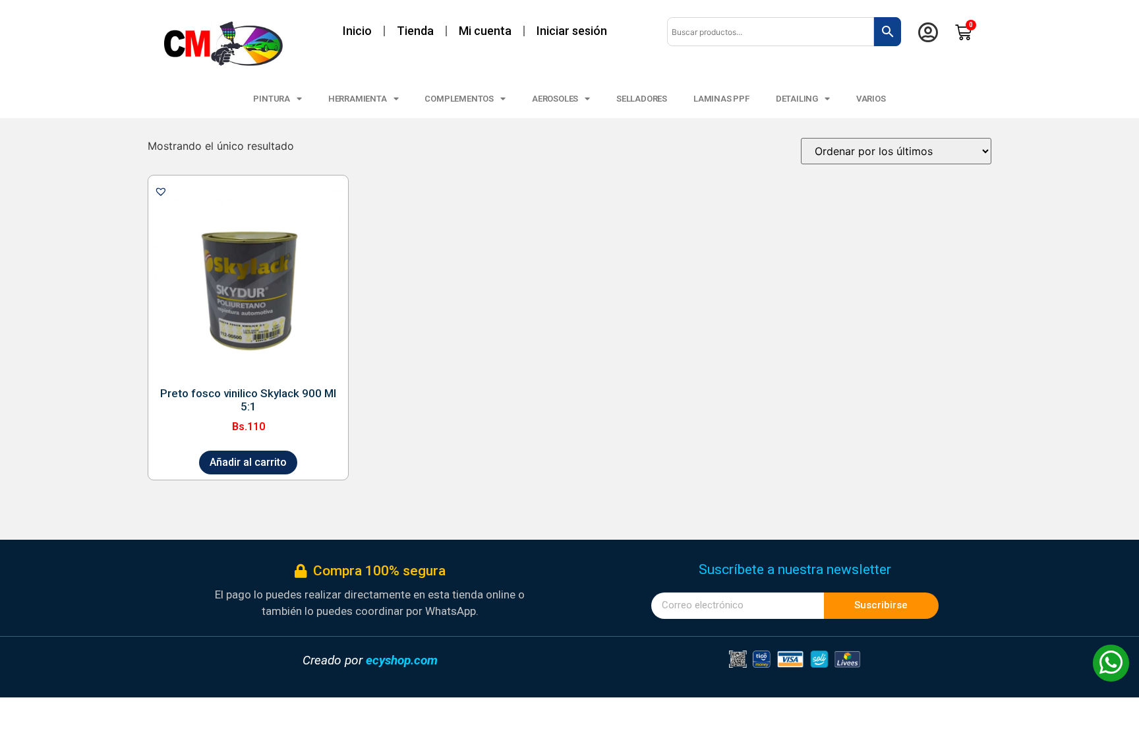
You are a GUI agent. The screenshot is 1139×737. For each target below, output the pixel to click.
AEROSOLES (555, 99)
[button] (161, 191)
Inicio (357, 31)
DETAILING (797, 99)
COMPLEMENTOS (459, 99)
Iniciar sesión (572, 31)
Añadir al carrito (248, 462)
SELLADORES (641, 99)
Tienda (415, 31)
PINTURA (271, 99)
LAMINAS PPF (721, 99)
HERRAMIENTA (357, 99)
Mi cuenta (485, 31)
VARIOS (871, 99)
